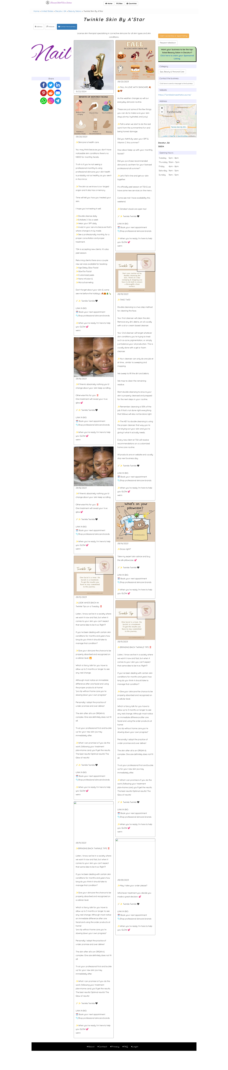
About (91, 1046)
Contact (103, 1046)
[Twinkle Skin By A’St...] (178, 121)
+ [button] (162, 108)
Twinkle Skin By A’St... (179, 127)
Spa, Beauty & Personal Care (172, 71)
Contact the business (68, 27)
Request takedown (168, 42)
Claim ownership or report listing (173, 36)
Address (39, 27)
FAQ (126, 1046)
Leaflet (165, 136)
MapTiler (173, 136)
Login (135, 1046)
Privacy (115, 1046)
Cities (119, 3)
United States (47, 11)
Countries (132, 3)
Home (109, 3)
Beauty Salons (74, 11)
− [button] (162, 112)
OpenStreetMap (182, 136)
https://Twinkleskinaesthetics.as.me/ (174, 95)
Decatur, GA (60, 11)
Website (51, 27)
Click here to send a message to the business (176, 83)
